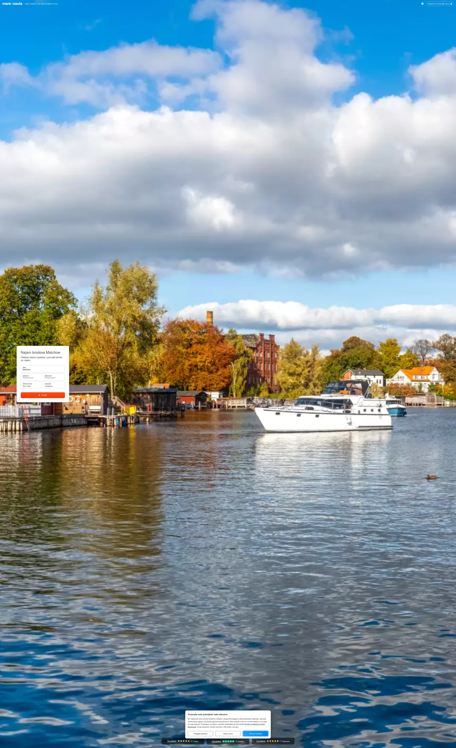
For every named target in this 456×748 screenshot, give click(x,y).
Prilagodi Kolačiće (200, 733)
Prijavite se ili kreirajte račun (438, 3)
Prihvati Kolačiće (255, 733)
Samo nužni (228, 733)
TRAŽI (44, 395)
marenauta (12, 3)
